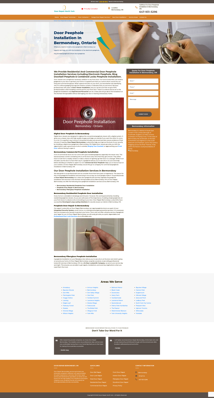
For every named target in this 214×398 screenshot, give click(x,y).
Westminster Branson (119, 311)
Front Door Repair (119, 372)
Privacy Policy (117, 385)
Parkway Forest (68, 305)
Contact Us (142, 17)
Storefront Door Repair (120, 382)
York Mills (90, 313)
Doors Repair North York (105, 395)
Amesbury (66, 287)
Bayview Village (141, 287)
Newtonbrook (116, 303)
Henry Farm (115, 295)
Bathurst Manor (117, 287)
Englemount (140, 292)
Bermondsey (91, 290)
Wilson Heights (68, 313)
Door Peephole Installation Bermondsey (82, 20)
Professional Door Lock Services (65, 216)
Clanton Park (140, 290)
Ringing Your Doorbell (95, 146)
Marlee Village (92, 303)
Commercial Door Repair (98, 385)
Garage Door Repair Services (100, 17)
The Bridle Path (92, 308)
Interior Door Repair (119, 375)
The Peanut (115, 308)
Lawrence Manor (117, 300)
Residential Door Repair (98, 382)
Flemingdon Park (69, 295)
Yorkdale (139, 313)
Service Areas (133, 17)
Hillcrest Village (141, 295)
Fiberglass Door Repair (120, 379)
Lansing (65, 300)
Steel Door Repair (96, 379)
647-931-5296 (148, 11)
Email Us (142, 376)
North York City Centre (143, 303)
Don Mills (66, 292)
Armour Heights (92, 287)
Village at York (92, 311)
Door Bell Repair (95, 372)
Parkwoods (91, 305)
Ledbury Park (140, 300)
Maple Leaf (67, 303)
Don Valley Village (93, 292)
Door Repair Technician (67, 17)
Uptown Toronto (141, 308)
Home (57, 17)
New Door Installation (119, 17)
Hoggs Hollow (68, 298)
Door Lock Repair (96, 375)
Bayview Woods (68, 290)
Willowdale (139, 311)
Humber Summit (93, 298)
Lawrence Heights (93, 300)
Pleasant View (140, 305)
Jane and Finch (141, 298)
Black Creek (116, 290)
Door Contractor (83, 17)
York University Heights (119, 313)
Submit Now (143, 114)
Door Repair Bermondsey (64, 20)
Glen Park (90, 295)
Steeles (65, 308)
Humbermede (116, 298)
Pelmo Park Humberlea (119, 305)
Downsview (115, 292)
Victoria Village (68, 311)
